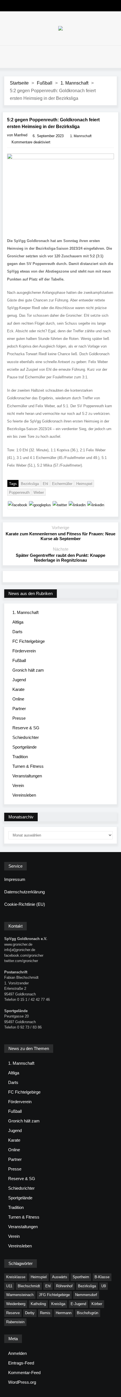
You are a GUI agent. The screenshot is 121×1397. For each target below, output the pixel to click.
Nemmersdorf (86, 1295)
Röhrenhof (64, 1286)
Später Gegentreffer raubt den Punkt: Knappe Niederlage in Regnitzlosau (60, 557)
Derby (30, 1313)
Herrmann (63, 1313)
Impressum (14, 879)
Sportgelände (24, 747)
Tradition (20, 756)
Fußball (44, 83)
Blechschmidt (29, 1286)
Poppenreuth (19, 492)
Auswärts (59, 1277)
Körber (96, 1304)
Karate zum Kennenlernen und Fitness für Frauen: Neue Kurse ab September (60, 536)
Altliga (17, 622)
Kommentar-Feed (24, 1372)
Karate (18, 689)
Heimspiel (84, 484)
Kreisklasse (15, 1277)
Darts (17, 631)
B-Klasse (102, 1277)
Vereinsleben (24, 795)
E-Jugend (78, 1304)
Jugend (19, 679)
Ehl (45, 484)
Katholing (38, 1304)
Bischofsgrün (87, 1313)
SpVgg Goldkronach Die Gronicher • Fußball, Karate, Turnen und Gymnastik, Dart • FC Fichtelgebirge (60, 28)
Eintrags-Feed (21, 1363)
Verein (18, 785)
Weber (38, 492)
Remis (45, 1313)
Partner (19, 708)
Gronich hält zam (28, 670)
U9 (103, 1286)
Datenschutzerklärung (24, 891)
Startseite (19, 83)
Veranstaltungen (27, 775)
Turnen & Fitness (28, 766)
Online (18, 699)
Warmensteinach (19, 1295)
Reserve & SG (25, 727)
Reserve (13, 1313)
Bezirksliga (30, 484)
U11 (9, 1286)
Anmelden (17, 1353)
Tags (13, 484)
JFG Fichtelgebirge (54, 1295)
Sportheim (81, 1277)
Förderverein (24, 650)
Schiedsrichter (25, 737)
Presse (19, 718)
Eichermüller (62, 484)
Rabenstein (15, 1322)
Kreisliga (58, 1304)
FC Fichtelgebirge (28, 641)
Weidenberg (15, 1304)
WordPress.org (22, 1382)
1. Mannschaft (74, 83)
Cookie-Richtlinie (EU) (24, 904)
